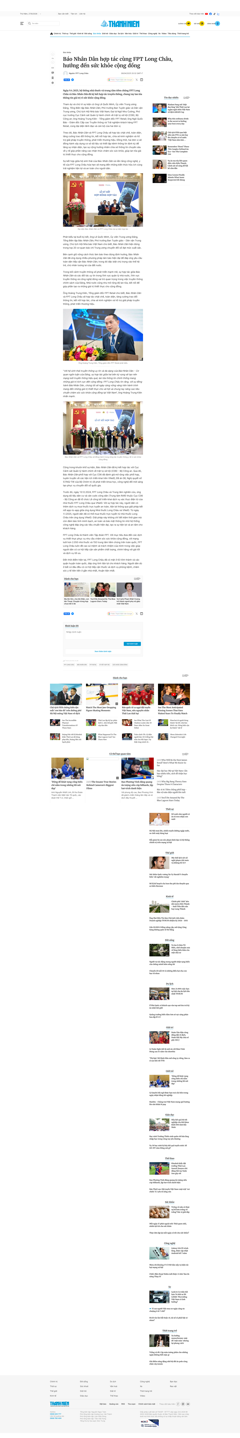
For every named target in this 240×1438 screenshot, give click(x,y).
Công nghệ (152, 34)
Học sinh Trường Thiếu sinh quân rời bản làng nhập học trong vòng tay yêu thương (169, 1137)
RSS (123, 1404)
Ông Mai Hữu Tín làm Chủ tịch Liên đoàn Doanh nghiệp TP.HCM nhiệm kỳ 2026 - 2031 (168, 919)
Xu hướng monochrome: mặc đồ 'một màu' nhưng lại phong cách (180, 1339)
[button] (52, 54)
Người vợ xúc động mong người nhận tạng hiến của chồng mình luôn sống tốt (169, 963)
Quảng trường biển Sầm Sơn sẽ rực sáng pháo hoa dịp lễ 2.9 (168, 1015)
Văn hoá (113, 1386)
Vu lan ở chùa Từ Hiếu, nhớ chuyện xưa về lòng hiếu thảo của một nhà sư (180, 949)
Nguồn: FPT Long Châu (78, 73)
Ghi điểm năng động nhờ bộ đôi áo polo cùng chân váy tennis (168, 1362)
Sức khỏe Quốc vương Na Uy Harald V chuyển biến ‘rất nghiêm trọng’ (168, 875)
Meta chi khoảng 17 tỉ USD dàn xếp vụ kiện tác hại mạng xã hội (169, 1266)
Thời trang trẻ (183, 34)
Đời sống (88, 34)
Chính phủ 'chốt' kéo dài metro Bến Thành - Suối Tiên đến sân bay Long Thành (180, 905)
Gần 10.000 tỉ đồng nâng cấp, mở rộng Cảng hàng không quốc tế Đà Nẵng (167, 928)
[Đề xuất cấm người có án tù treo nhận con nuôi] (159, 819)
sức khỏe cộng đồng (120, 665)
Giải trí (135, 34)
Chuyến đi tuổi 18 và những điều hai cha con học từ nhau (168, 972)
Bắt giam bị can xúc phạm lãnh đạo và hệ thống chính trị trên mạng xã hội (169, 841)
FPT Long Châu (69, 665)
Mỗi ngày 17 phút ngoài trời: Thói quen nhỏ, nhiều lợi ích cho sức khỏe (168, 1225)
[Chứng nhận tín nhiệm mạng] (149, 1423)
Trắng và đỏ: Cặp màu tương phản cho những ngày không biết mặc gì (168, 1353)
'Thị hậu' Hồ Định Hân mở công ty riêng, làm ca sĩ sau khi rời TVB (169, 1059)
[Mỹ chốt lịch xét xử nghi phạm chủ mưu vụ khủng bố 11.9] (159, 863)
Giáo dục (113, 34)
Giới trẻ (105, 34)
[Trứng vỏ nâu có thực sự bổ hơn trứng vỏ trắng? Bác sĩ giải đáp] (159, 1212)
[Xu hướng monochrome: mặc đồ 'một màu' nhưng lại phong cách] (159, 1340)
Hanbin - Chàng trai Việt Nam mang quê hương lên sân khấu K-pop (169, 1103)
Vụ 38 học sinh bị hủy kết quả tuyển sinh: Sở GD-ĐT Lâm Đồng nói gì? (168, 1146)
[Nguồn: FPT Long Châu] (65, 73)
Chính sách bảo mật (146, 1404)
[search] (43, 23)
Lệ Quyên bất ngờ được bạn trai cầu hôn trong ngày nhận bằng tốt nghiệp (168, 1094)
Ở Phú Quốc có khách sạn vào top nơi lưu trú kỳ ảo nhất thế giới (169, 1006)
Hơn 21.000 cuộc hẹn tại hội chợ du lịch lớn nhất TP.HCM (180, 991)
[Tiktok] (214, 13)
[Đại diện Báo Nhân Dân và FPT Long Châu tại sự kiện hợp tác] (103, 200)
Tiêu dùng (172, 34)
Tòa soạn (132, 1404)
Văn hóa (128, 34)
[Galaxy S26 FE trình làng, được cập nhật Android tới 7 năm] (159, 1253)
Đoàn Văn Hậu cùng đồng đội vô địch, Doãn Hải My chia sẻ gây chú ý (180, 1036)
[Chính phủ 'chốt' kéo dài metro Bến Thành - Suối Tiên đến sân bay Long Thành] (159, 906)
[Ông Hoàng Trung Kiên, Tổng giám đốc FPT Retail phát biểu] (103, 335)
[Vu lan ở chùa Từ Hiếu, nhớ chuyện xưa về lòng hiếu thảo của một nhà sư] (159, 950)
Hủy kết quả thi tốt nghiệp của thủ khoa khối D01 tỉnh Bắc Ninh (180, 1123)
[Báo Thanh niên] (59, 1404)
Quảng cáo (113, 1404)
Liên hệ (82, 14)
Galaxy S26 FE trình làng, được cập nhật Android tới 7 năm (179, 1250)
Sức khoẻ (84, 1386)
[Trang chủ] (51, 34)
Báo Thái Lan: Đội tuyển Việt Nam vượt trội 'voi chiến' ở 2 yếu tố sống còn (169, 1190)
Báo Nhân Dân (82, 665)
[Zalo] (218, 13)
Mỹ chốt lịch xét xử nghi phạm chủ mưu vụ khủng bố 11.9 (180, 860)
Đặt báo (103, 1404)
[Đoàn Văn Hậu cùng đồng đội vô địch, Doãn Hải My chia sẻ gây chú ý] (159, 1037)
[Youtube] (206, 13)
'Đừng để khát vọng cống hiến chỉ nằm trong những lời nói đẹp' (179, 1080)
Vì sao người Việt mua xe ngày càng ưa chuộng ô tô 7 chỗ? (166, 1310)
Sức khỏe (97, 34)
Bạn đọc (173, 1381)
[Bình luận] (52, 72)
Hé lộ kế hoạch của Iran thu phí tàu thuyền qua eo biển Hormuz (169, 884)
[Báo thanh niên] (120, 23)
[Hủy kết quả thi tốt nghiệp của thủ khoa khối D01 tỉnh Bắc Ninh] (159, 1125)
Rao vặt (173, 1386)
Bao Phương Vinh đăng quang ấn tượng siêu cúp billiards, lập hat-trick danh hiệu (168, 1181)
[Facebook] (210, 13)
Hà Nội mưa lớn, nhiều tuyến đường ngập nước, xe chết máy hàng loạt (169, 832)
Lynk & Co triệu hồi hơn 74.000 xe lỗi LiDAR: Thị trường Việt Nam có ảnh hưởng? (179, 1297)
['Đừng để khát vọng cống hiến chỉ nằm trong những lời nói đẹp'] (159, 1081)
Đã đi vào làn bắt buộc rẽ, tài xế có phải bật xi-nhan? (168, 1319)
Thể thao (143, 34)
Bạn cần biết (63, 14)
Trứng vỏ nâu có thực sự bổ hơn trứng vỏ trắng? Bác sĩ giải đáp (180, 1209)
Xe (159, 34)
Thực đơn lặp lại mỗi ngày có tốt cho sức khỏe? (169, 1233)
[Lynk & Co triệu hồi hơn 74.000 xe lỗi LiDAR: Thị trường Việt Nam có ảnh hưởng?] (159, 1297)
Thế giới (73, 34)
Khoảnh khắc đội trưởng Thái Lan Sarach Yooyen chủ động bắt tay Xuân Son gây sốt (179, 1168)
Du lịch (121, 34)
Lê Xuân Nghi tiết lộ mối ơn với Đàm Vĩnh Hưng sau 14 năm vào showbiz (167, 1050)
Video (164, 34)
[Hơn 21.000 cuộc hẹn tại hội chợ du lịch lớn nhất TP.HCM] (159, 994)
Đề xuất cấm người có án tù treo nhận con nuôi (180, 816)
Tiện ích (74, 14)
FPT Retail (93, 665)
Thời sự (65, 34)
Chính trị (57, 34)
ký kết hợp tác (105, 665)
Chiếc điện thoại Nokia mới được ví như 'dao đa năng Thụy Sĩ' (169, 1275)
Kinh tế (80, 34)
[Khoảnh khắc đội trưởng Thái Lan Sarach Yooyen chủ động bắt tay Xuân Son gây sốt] (159, 1168)
